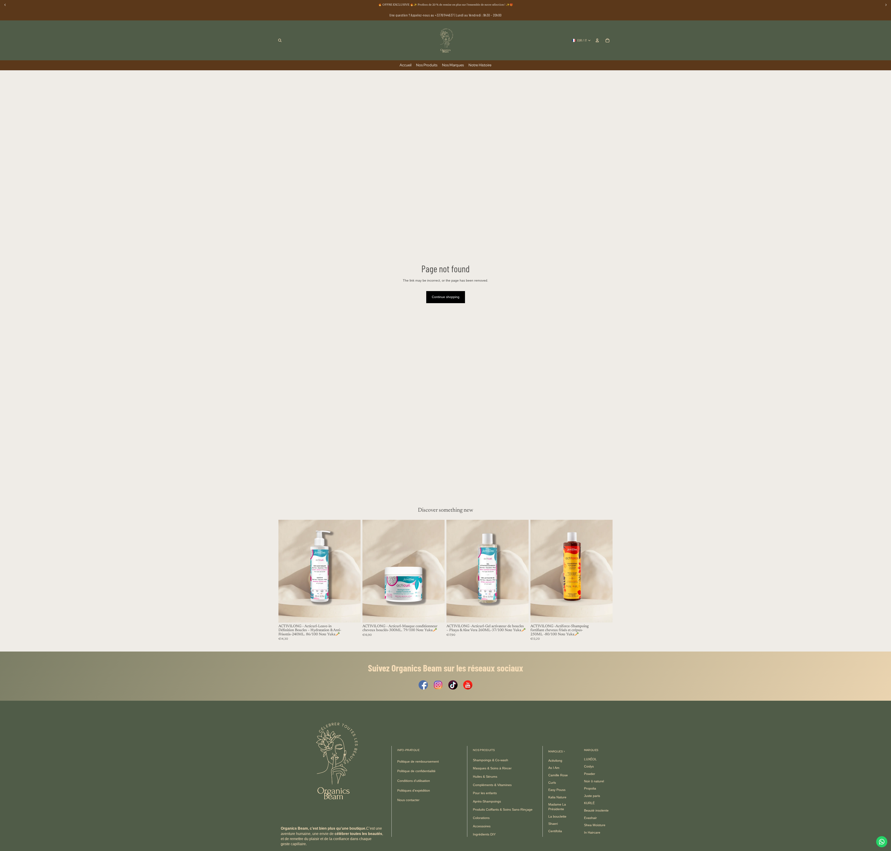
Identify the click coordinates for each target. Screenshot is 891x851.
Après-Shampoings (487, 801)
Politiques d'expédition (413, 790)
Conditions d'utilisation (413, 781)
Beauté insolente (596, 810)
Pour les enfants (485, 793)
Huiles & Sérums (485, 777)
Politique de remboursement (418, 761)
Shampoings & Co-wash (490, 760)
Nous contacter (408, 800)
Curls (552, 782)
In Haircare (592, 832)
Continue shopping (445, 297)
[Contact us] (881, 841)
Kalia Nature (557, 797)
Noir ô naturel (594, 781)
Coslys (589, 766)
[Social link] (423, 685)
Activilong (555, 760)
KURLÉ (589, 803)
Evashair (590, 818)
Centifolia (555, 831)
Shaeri (553, 824)
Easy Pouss (556, 790)
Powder (589, 774)
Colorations (481, 818)
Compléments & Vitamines (492, 785)
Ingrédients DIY (484, 834)
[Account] (597, 40)
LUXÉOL (590, 759)
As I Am (553, 768)
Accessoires (482, 826)
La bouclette (557, 816)
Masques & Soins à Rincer (492, 768)
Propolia (590, 788)
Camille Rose (558, 775)
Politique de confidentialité (416, 771)
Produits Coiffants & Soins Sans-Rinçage (503, 810)
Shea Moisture (594, 825)
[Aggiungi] (353, 615)
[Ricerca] (280, 40)
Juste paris (592, 796)
